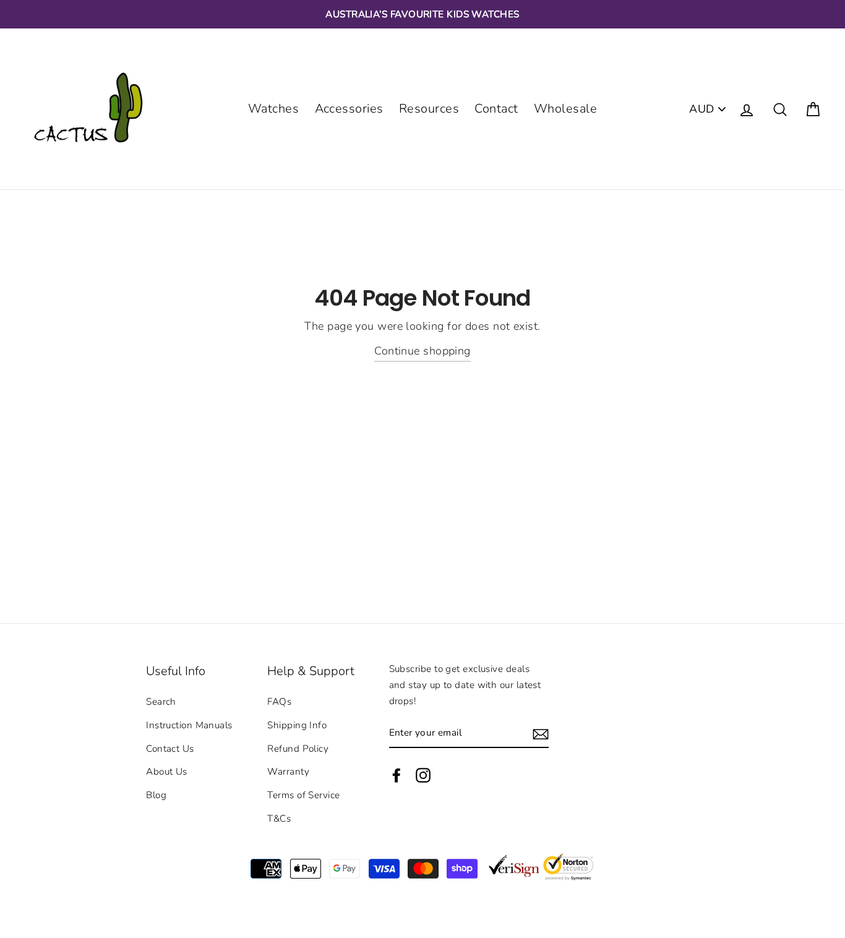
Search (161, 701)
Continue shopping (422, 350)
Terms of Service (303, 795)
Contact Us (170, 748)
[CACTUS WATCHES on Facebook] (396, 775)
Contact (496, 108)
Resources (429, 108)
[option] (422, 14)
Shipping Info (297, 725)
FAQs (279, 701)
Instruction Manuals (189, 725)
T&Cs (279, 818)
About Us (166, 771)
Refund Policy (297, 748)
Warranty (288, 771)
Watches (273, 108)
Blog (156, 795)
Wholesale (565, 108)
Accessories (349, 108)
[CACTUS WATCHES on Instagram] (423, 775)
